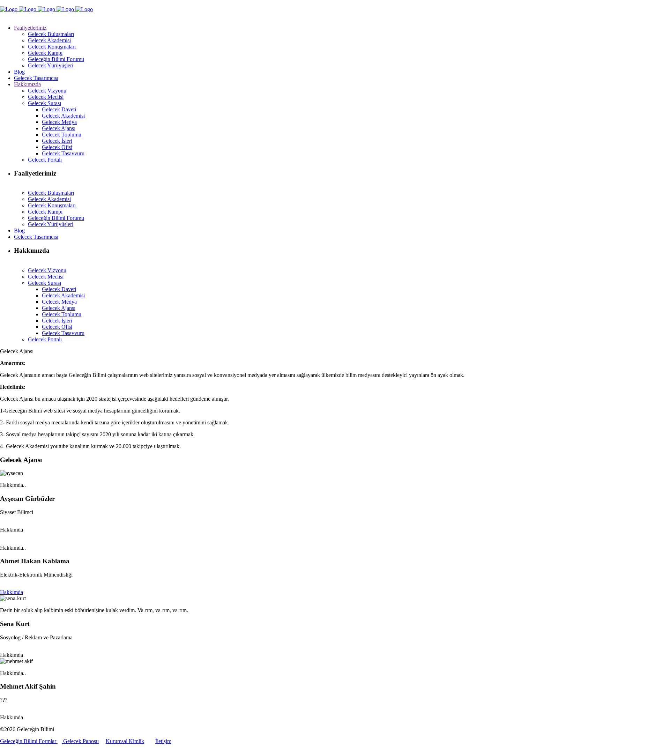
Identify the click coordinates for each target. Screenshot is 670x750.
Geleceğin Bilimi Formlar (29, 741)
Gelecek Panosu (80, 741)
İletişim (163, 741)
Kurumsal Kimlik (125, 741)
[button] (11, 530)
